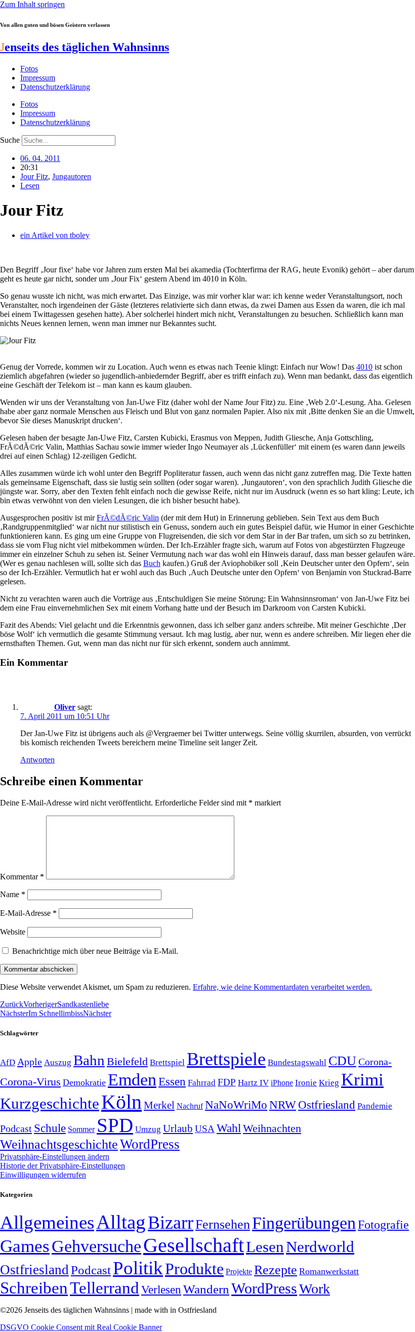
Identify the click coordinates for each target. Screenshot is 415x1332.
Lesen (29, 185)
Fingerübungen (304, 1223)
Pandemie (374, 1106)
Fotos (29, 68)
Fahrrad (202, 1082)
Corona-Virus (30, 1081)
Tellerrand (104, 1288)
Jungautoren (71, 176)
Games (25, 1246)
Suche (10, 140)
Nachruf (190, 1106)
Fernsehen (222, 1224)
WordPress (150, 1144)
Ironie (306, 1082)
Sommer (81, 1129)
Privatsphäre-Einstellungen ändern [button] (54, 1156)
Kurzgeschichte (49, 1103)
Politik (138, 1268)
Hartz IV (253, 1082)
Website (12, 931)
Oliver (64, 707)
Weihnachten (272, 1128)
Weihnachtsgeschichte (59, 1144)
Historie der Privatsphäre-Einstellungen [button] (62, 1165)
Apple (29, 1061)
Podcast (16, 1128)
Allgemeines (47, 1222)
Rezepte (275, 1270)
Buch (151, 563)
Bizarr (170, 1223)
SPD (115, 1125)
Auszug (57, 1062)
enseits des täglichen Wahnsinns (84, 47)
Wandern (206, 1289)
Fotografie (383, 1224)
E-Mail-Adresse (28, 913)
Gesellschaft (193, 1245)
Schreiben (34, 1288)
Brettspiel (167, 1062)
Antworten (37, 759)
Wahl (229, 1128)
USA (205, 1128)
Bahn (89, 1060)
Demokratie (84, 1082)
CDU (342, 1061)
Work (314, 1289)
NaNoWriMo (236, 1105)
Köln (121, 1102)
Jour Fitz (34, 176)
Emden (132, 1079)
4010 (364, 366)
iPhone (282, 1082)
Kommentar (22, 876)
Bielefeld (127, 1061)
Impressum (37, 77)
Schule (50, 1128)
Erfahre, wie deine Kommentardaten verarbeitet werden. (282, 987)
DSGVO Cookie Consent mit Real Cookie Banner (81, 1327)
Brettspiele (226, 1059)
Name (12, 894)
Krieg (329, 1082)
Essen (172, 1081)
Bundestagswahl (297, 1062)
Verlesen (161, 1289)
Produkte (194, 1269)
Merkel (159, 1105)
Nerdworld (320, 1247)
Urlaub (178, 1128)
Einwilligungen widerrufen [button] (43, 1174)
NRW (282, 1104)
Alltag (121, 1222)
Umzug (148, 1129)
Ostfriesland (326, 1104)
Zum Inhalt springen (32, 4)
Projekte (239, 1271)
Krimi (362, 1079)
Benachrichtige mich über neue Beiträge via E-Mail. (95, 951)
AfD (7, 1062)
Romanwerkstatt (329, 1271)
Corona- (375, 1061)
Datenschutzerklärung (55, 87)
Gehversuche (96, 1246)
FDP (227, 1082)
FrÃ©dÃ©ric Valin (128, 517)
